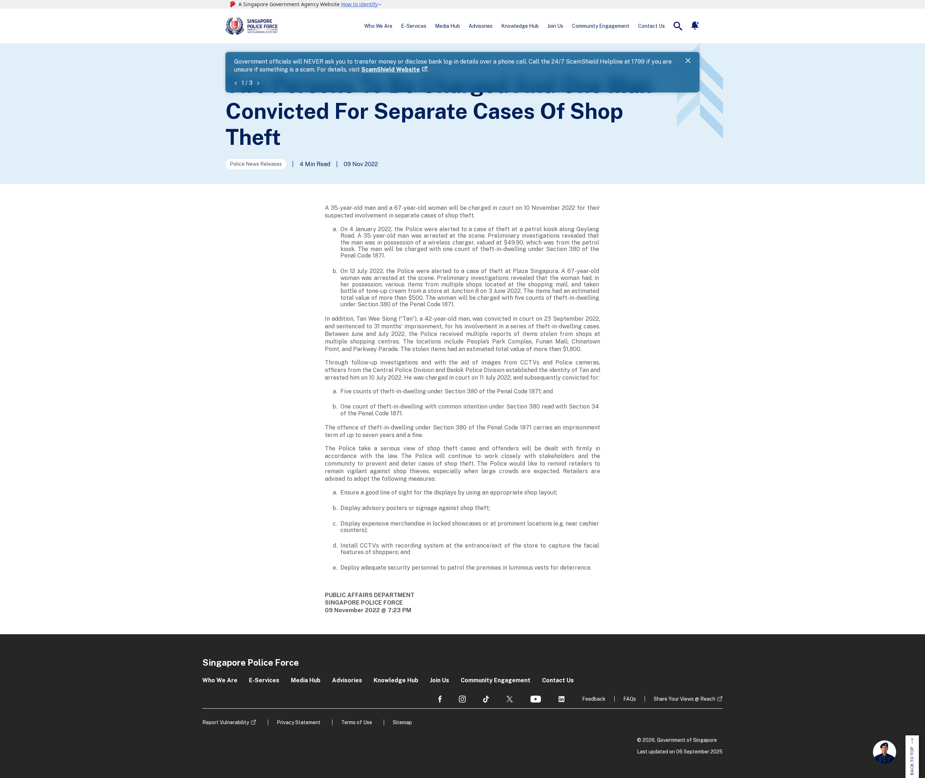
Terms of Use (356, 722)
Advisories (480, 26)
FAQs (629, 699)
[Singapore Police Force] (251, 26)
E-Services (413, 26)
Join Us (555, 26)
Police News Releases (256, 164)
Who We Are (378, 26)
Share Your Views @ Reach (684, 699)
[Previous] (235, 83)
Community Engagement (600, 26)
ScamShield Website (390, 69)
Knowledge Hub (520, 26)
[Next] (258, 83)
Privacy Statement (298, 722)
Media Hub (447, 26)
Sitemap (402, 722)
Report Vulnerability (225, 722)
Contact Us (651, 26)
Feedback (594, 699)
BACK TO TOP (912, 761)
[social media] (440, 699)
